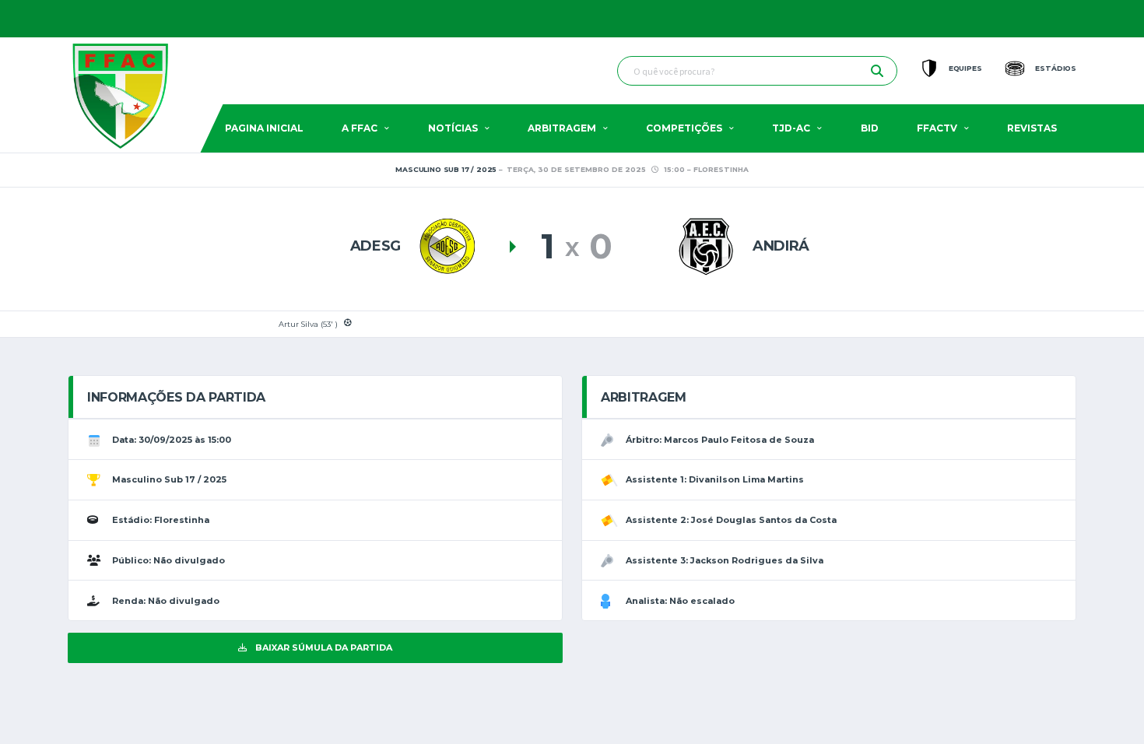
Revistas (1032, 128)
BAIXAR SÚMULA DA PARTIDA (322, 647)
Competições (684, 128)
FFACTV (937, 128)
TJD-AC (791, 128)
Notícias (453, 128)
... (1061, 18)
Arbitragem (562, 128)
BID (870, 128)
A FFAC (359, 128)
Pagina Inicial (264, 128)
